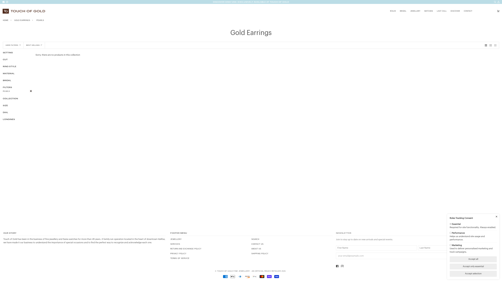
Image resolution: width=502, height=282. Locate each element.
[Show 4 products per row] (496, 45)
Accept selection (473, 274)
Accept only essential (473, 266)
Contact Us (257, 244)
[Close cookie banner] (496, 217)
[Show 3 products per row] (490, 45)
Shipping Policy (259, 254)
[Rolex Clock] (485, 11)
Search (255, 239)
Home (5, 20)
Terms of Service (179, 258)
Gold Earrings (22, 20)
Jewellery (176, 239)
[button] (393, 11)
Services (175, 244)
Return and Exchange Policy (185, 249)
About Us (256, 249)
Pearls (6, 91)
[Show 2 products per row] (486, 45)
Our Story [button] (9, 233)
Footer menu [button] (178, 233)
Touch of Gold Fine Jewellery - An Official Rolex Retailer (249, 271)
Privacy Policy (178, 254)
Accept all (473, 259)
